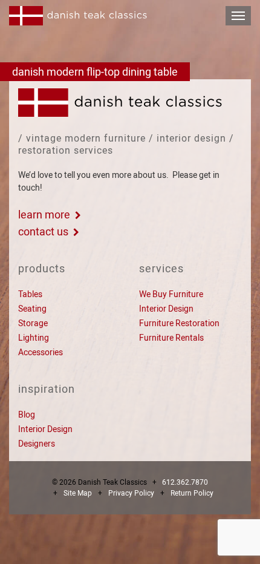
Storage (33, 323)
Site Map (77, 493)
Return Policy (192, 493)
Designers (36, 443)
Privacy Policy (131, 493)
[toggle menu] (238, 15)
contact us (43, 231)
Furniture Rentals (171, 338)
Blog (26, 414)
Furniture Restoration (179, 323)
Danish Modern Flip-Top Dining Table (95, 71)
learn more (44, 214)
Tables (30, 294)
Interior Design (166, 308)
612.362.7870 (185, 482)
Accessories (40, 352)
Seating (32, 308)
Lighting (33, 338)
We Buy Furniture (171, 294)
